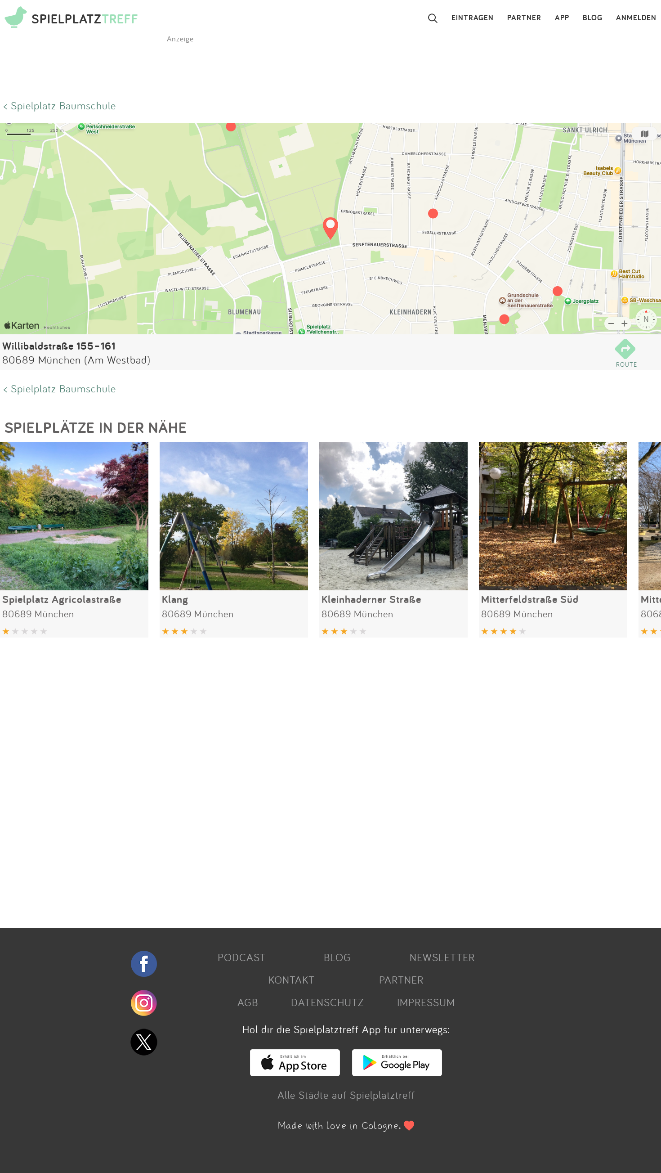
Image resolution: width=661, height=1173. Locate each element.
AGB (247, 1002)
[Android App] (397, 1072)
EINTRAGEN (472, 18)
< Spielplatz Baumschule (60, 105)
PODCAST (242, 957)
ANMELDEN (636, 18)
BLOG (593, 18)
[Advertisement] (270, 779)
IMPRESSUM (426, 1002)
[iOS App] (295, 1072)
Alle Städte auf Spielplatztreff (346, 1094)
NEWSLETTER (442, 957)
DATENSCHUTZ (327, 1002)
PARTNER (524, 18)
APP (562, 18)
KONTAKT (291, 979)
